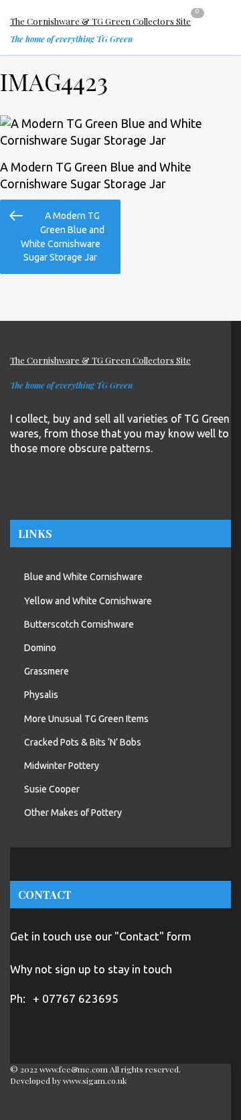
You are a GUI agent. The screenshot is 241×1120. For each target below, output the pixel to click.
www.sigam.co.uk (95, 1080)
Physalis (41, 694)
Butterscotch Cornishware (79, 624)
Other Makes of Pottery (73, 812)
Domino (40, 647)
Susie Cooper (52, 789)
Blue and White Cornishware (83, 576)
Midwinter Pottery (61, 765)
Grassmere (46, 671)
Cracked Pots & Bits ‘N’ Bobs (82, 742)
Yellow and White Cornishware (88, 601)
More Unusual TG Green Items (86, 718)
